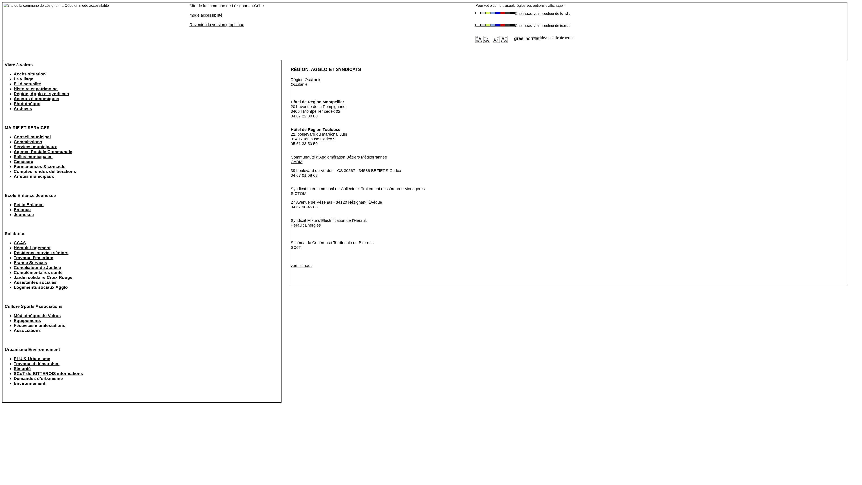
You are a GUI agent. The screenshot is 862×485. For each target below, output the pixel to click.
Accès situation (30, 74)
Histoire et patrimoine (36, 88)
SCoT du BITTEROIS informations (48, 373)
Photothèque (27, 103)
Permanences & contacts (40, 166)
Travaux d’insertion (33, 257)
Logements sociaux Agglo (41, 287)
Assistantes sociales (35, 282)
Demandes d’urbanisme (38, 378)
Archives (23, 108)
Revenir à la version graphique (216, 24)
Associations (27, 330)
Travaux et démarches (36, 363)
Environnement (29, 383)
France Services (30, 262)
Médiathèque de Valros (37, 315)
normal (529, 37)
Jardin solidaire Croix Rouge (43, 277)
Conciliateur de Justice (37, 267)
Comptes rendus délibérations (45, 171)
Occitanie (299, 84)
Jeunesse (24, 214)
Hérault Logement (32, 247)
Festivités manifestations (39, 325)
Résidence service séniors (41, 252)
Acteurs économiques (36, 98)
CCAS (20, 242)
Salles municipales (33, 156)
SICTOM (298, 193)
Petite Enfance (29, 204)
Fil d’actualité (27, 84)
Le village (23, 79)
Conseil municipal (32, 136)
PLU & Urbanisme (32, 358)
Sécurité (22, 368)
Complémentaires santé (38, 272)
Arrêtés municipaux (34, 176)
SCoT (296, 247)
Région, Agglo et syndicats (41, 93)
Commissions (28, 141)
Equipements (27, 320)
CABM (296, 162)
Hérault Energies (306, 225)
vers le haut (301, 265)
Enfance (22, 209)
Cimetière (23, 161)
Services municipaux (35, 146)
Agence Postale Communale (43, 151)
